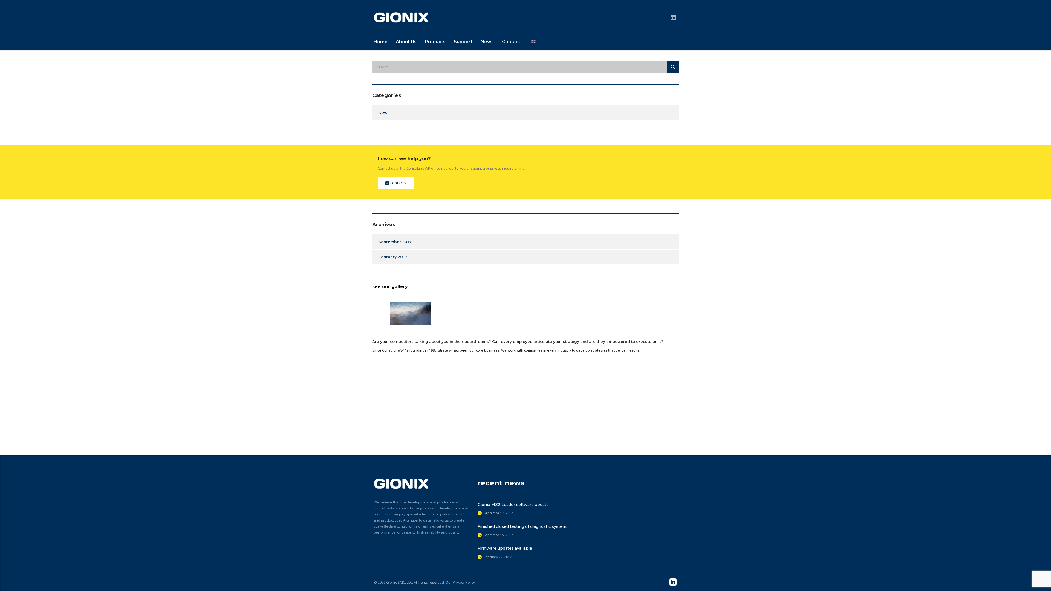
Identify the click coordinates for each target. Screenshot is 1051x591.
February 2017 (393, 256)
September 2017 (395, 241)
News (487, 41)
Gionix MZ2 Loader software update (513, 504)
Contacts (512, 41)
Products (435, 41)
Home (381, 41)
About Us (406, 41)
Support (463, 41)
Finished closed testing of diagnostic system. (522, 526)
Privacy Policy (464, 582)
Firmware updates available (505, 548)
